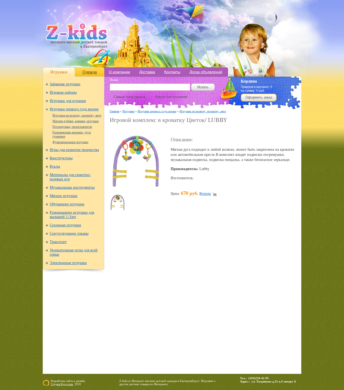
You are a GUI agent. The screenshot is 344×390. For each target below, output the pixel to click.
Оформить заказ (258, 97)
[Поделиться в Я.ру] (267, 301)
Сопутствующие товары (69, 233)
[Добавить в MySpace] (206, 301)
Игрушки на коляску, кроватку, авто (76, 115)
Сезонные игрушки (65, 225)
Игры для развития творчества (74, 150)
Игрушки (58, 72)
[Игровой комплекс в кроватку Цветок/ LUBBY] (136, 187)
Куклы (55, 166)
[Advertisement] (172, 130)
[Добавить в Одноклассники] (216, 301)
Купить (205, 193)
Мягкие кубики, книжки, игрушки (75, 121)
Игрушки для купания (68, 101)
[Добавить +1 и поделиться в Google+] (154, 301)
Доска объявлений (205, 72)
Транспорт (58, 242)
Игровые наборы (63, 92)
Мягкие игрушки (63, 196)
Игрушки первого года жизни (74, 109)
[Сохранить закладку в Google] (144, 301)
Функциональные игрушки (70, 142)
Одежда (90, 72)
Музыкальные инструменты (72, 187)
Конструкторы (61, 158)
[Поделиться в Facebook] (124, 301)
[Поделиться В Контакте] (246, 301)
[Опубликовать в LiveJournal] (175, 301)
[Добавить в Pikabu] (226, 301)
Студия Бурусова (62, 384)
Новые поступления (171, 97)
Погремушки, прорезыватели (72, 127)
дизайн (80, 380)
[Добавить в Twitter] (236, 301)
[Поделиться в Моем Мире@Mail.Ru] (185, 301)
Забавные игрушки (65, 84)
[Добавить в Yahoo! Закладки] (257, 301)
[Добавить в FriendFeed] (134, 301)
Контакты (172, 72)
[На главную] (76, 39)
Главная (114, 111)
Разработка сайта (62, 380)
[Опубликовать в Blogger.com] (114, 301)
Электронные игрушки (68, 263)
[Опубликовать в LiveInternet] (165, 301)
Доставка (147, 72)
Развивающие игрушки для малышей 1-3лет (72, 214)
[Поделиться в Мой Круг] (195, 301)
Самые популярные (129, 97)
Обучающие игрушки (67, 204)
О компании (119, 72)
